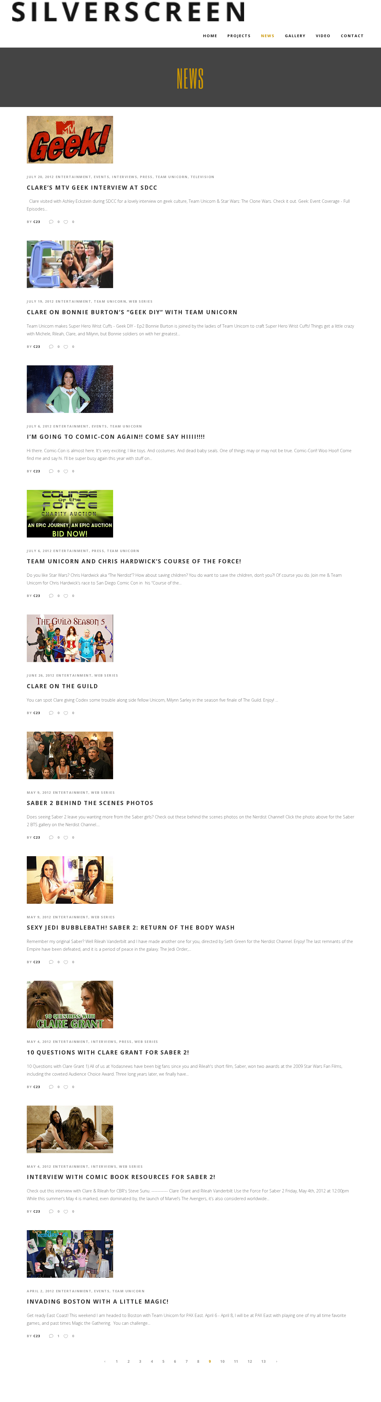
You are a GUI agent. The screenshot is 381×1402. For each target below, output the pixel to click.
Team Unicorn (171, 177)
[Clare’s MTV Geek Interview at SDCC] (70, 139)
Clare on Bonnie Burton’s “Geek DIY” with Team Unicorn (132, 312)
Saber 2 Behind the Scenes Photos (90, 803)
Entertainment (73, 177)
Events (101, 177)
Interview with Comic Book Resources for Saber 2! (121, 1177)
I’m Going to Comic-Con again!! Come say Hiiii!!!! (116, 436)
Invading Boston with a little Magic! (98, 1301)
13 (263, 1361)
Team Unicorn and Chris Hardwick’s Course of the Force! (134, 561)
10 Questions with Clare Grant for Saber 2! (108, 1052)
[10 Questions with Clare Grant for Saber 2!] (70, 1004)
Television (202, 177)
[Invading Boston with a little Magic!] (70, 1253)
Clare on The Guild (62, 686)
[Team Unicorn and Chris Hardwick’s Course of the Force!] (70, 513)
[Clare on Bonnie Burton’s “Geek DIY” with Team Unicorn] (70, 264)
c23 (36, 221)
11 (236, 1361)
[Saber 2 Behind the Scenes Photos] (70, 754)
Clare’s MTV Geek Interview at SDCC (92, 187)
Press (146, 177)
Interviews (124, 177)
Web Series (141, 301)
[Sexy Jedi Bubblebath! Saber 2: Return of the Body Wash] (70, 879)
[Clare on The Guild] (70, 638)
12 (250, 1361)
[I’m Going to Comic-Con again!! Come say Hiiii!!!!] (70, 388)
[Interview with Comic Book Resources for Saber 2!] (70, 1128)
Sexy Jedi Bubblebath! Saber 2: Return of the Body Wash (131, 927)
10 (222, 1361)
